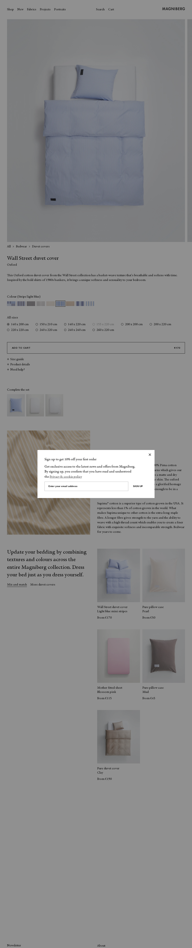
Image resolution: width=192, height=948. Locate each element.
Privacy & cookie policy (66, 477)
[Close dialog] (150, 454)
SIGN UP (138, 486)
